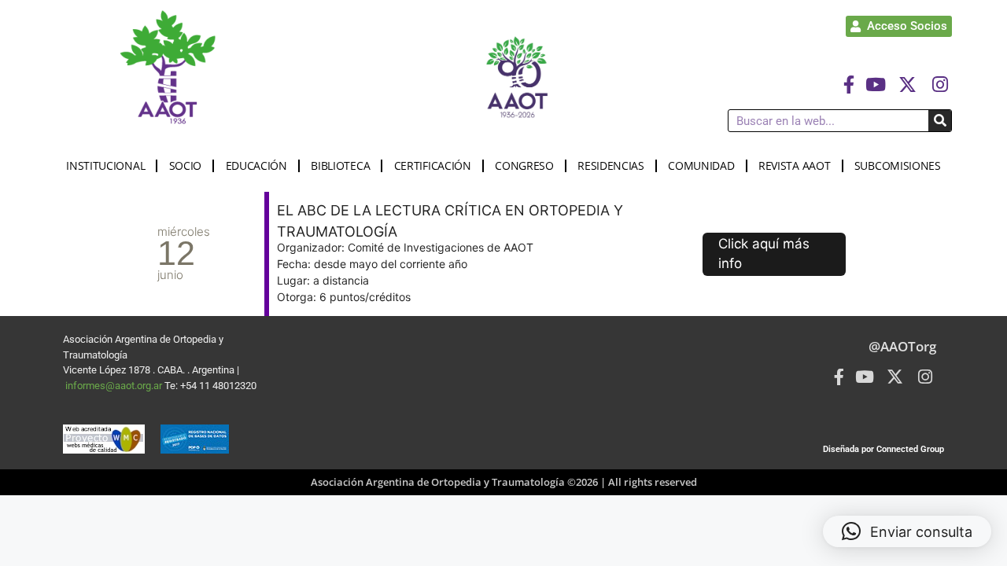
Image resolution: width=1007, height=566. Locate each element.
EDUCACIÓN (256, 165)
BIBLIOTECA (340, 165)
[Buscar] (939, 120)
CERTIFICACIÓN (432, 165)
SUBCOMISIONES (897, 165)
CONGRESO (524, 165)
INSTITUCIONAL (105, 165)
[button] (907, 531)
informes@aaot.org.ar (114, 385)
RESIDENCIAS (610, 165)
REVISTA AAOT (794, 165)
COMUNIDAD (701, 165)
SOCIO (185, 165)
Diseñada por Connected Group (883, 449)
